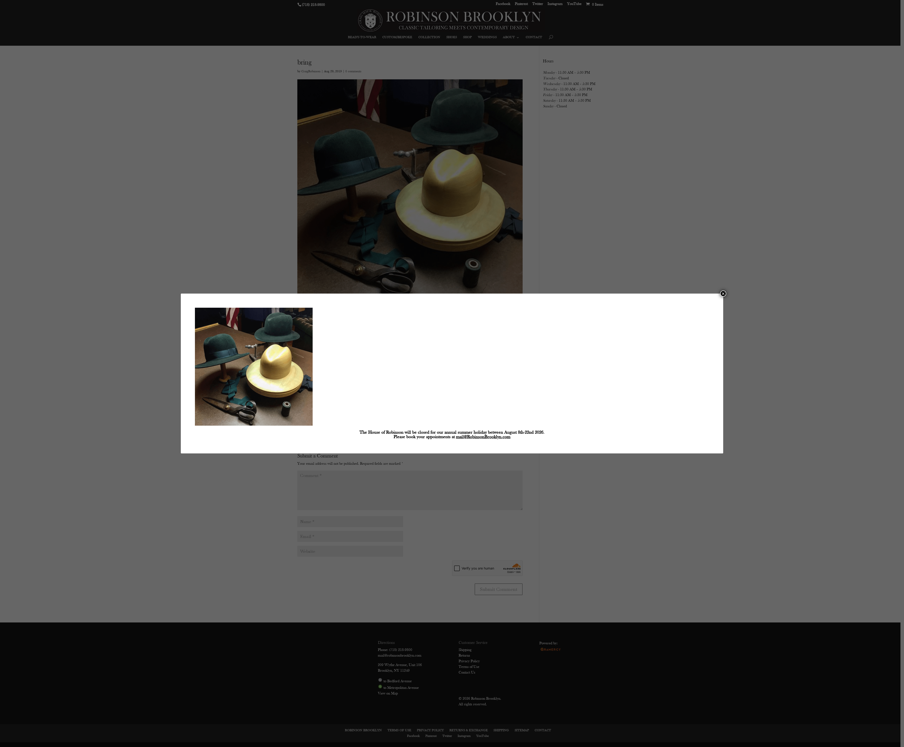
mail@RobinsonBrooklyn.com (483, 437)
